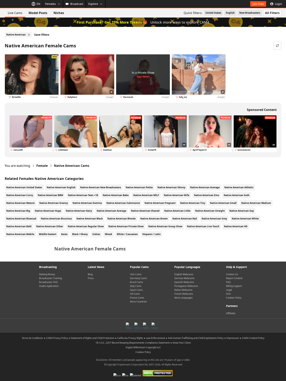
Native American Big (18, 210)
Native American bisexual (21, 218)
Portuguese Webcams (186, 286)
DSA (228, 293)
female (42, 166)
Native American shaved (145, 210)
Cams (71, 166)
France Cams (137, 297)
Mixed (108, 234)
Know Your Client (182, 342)
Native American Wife (176, 195)
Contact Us (232, 274)
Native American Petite (139, 187)
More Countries (138, 301)
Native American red (184, 218)
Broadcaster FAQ (48, 282)
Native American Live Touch (203, 226)
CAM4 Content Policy (253, 338)
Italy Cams (135, 286)
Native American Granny (53, 203)
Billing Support (234, 286)
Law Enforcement (155, 338)
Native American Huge (48, 210)
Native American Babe (116, 195)
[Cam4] (14, 4)
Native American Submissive (123, 203)
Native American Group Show (165, 226)
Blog (90, 274)
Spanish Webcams (184, 282)
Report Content (234, 278)
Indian (96, 234)
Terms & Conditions (32, 338)
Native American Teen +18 (83, 195)
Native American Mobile (20, 234)
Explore (93, 4)
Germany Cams (138, 278)
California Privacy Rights (130, 338)
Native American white (245, 218)
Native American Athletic (239, 187)
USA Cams (135, 274)
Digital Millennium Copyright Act (143, 347)
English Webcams (183, 274)
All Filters (272, 13)
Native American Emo (206, 195)
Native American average (111, 210)
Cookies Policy (233, 297)
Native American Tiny (192, 203)
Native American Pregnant (160, 203)
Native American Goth (236, 195)
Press (91, 278)
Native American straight (210, 210)
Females (50, 4)
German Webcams (184, 278)
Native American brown (154, 218)
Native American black (89, 218)
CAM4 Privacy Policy (57, 338)
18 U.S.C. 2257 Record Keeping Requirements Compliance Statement (133, 342)
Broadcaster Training (50, 278)
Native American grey (214, 218)
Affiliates (231, 313)
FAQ (228, 282)
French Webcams (183, 293)
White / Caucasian (127, 234)
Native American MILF (146, 195)
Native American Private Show (126, 226)
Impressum (232, 338)
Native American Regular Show (86, 226)
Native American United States (24, 187)
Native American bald (19, 226)
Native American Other (49, 226)
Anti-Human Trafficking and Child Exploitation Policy (196, 338)
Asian (64, 234)
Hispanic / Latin (151, 234)
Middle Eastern (47, 234)
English (230, 12)
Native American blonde (121, 218)
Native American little (177, 210)
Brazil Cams (136, 282)
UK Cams (135, 293)
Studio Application (49, 286)
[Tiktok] (129, 326)
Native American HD (235, 226)
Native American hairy (79, 210)
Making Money (47, 274)
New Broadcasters (249, 12)
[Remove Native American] (28, 34)
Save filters (41, 34)
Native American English (61, 187)
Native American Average (205, 187)
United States (213, 12)
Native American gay (241, 210)
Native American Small (223, 203)
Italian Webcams (183, 290)
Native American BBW (50, 195)
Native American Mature (20, 203)
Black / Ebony (80, 234)
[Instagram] (137, 326)
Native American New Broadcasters (100, 187)
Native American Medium (256, 203)
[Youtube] (155, 326)
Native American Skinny (171, 187)
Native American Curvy (19, 195)
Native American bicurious (56, 218)
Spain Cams (136, 290)
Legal (229, 290)
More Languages (183, 297)
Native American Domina (87, 203)
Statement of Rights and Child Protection (92, 338)
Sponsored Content (262, 110)
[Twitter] (146, 326)
